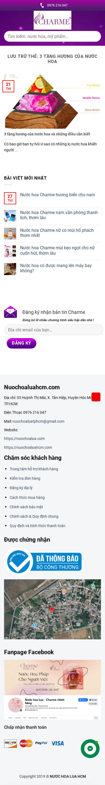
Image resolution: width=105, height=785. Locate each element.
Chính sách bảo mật (26, 507)
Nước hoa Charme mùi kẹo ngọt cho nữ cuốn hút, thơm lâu (57, 250)
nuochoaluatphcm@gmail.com (38, 421)
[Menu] (7, 20)
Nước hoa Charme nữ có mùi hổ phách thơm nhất (57, 233)
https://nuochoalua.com (24, 438)
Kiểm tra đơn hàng (25, 478)
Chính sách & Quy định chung (34, 516)
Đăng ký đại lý (21, 488)
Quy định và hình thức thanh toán (37, 526)
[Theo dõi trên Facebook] (7, 361)
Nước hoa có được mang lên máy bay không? (56, 268)
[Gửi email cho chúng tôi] (48, 361)
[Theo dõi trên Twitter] (37, 361)
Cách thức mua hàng (27, 497)
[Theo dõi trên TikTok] (27, 361)
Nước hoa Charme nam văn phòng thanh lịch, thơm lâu (59, 215)
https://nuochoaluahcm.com (28, 447)
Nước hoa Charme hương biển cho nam (57, 194)
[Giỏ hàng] (96, 396)
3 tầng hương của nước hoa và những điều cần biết (47, 134)
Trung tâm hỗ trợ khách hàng (34, 469)
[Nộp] (94, 37)
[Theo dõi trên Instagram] (17, 361)
